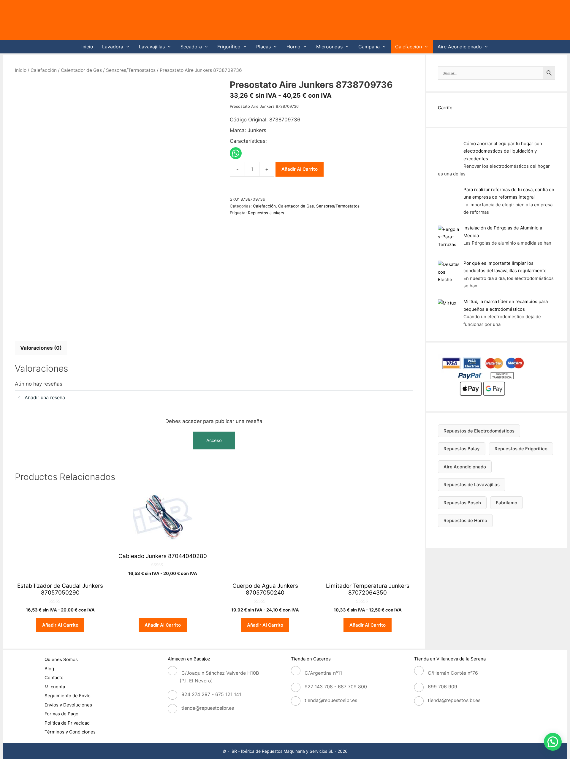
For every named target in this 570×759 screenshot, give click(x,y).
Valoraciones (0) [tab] (41, 348)
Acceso (214, 440)
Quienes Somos (61, 659)
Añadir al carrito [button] (60, 625)
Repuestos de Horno (465, 520)
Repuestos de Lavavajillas (472, 484)
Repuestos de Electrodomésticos (479, 431)
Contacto (54, 677)
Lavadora (112, 47)
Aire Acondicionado (460, 47)
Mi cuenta (55, 687)
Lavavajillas (152, 47)
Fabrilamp (506, 503)
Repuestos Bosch (462, 503)
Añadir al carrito (299, 169)
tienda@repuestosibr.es (207, 708)
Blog (49, 668)
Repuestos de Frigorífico (521, 448)
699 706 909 (442, 687)
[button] (553, 742)
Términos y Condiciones (70, 732)
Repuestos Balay (462, 448)
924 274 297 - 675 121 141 (211, 694)
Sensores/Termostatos (131, 70)
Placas (263, 47)
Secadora (191, 47)
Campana (369, 47)
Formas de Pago (61, 714)
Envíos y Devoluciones (68, 705)
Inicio (87, 47)
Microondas (329, 47)
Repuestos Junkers (266, 212)
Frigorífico (228, 47)
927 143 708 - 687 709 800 (336, 687)
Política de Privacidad (67, 723)
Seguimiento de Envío (68, 695)
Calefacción (408, 47)
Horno (293, 47)
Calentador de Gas (81, 70)
